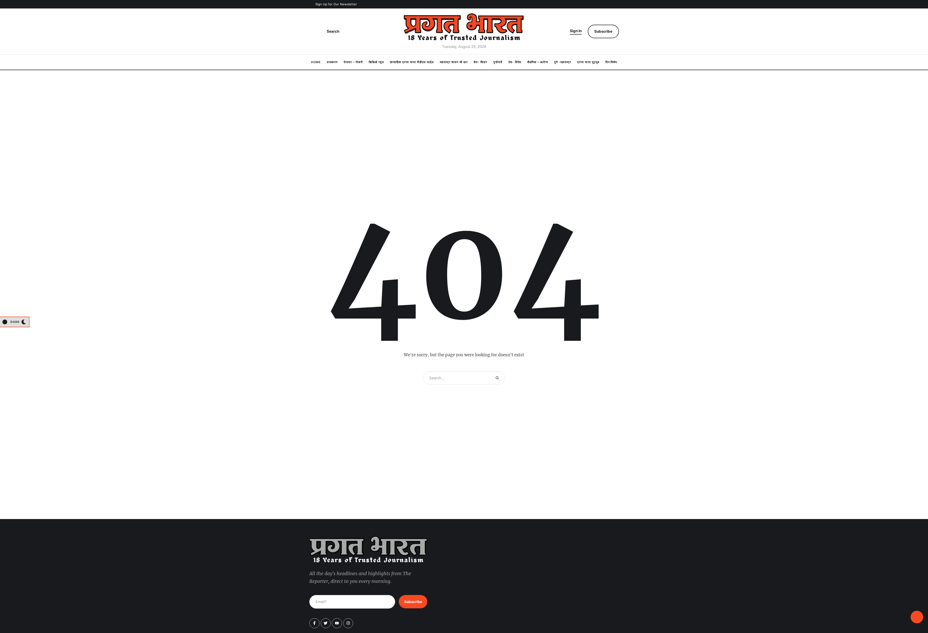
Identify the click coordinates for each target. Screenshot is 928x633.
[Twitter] (326, 623)
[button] (333, 4)
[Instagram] (348, 623)
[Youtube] (337, 623)
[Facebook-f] (314, 623)
